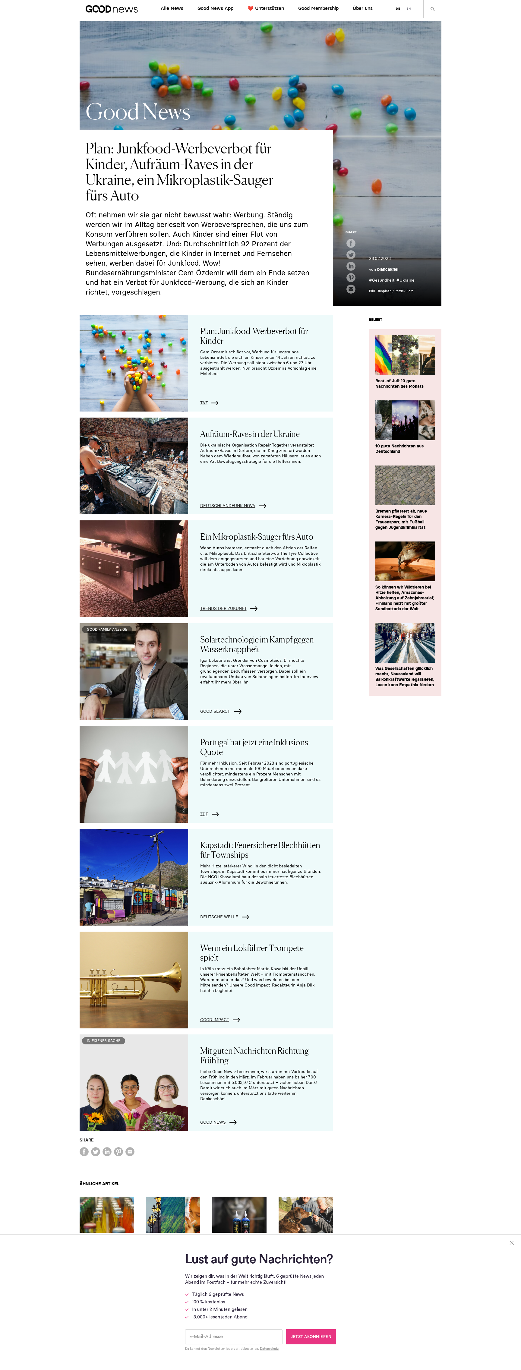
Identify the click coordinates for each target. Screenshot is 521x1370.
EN (408, 9)
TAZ (204, 403)
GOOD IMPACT (214, 1019)
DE (398, 9)
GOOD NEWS (213, 1122)
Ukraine (407, 280)
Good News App (215, 8)
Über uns (363, 8)
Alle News (172, 8)
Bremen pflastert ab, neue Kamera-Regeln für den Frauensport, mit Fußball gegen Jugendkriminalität (401, 519)
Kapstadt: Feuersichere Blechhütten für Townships (260, 849)
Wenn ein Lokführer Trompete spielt (252, 952)
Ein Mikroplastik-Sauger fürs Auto (256, 536)
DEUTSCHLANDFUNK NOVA (227, 505)
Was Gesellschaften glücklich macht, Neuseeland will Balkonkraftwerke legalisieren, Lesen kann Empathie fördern (404, 676)
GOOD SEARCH (215, 711)
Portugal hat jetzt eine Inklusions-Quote (255, 746)
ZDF (204, 814)
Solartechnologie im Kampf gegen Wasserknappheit (257, 644)
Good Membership (318, 8)
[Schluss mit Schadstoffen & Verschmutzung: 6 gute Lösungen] (173, 1215)
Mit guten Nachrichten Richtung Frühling (254, 1055)
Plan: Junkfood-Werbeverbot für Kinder (254, 335)
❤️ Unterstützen (266, 8)
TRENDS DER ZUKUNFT (223, 608)
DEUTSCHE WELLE (219, 917)
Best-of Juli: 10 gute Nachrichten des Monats (399, 383)
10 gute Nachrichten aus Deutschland (399, 448)
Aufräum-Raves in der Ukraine (250, 433)
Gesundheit (383, 280)
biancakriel (387, 269)
